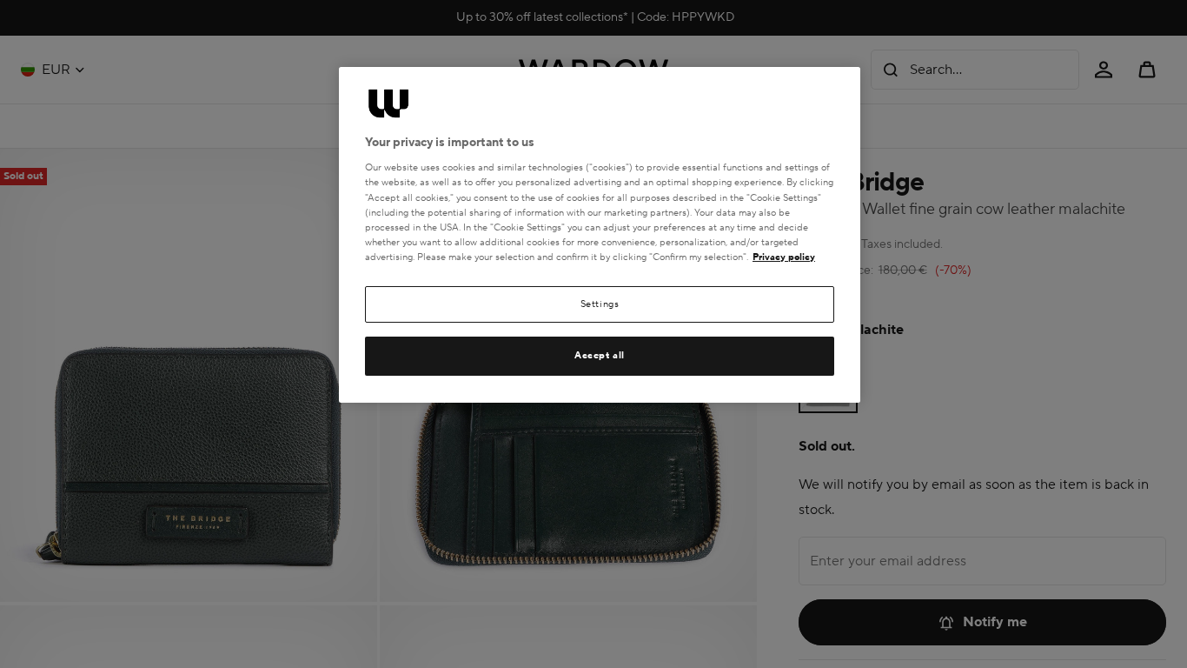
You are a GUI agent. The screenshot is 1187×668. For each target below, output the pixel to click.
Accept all (599, 355)
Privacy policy (784, 257)
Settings (600, 304)
